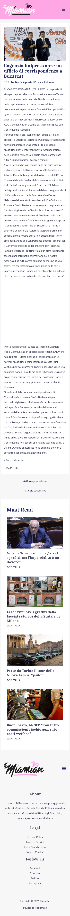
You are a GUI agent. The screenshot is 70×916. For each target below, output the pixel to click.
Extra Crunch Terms (35, 847)
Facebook (35, 868)
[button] (63, 768)
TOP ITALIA (11, 82)
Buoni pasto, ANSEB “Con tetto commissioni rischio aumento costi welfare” (33, 729)
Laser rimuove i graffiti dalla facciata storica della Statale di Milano (33, 616)
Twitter (35, 878)
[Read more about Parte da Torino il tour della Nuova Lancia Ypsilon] (35, 649)
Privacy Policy (35, 836)
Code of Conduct (35, 852)
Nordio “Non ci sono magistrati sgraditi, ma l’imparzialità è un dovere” (33, 557)
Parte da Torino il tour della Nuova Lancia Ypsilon (30, 672)
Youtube (35, 873)
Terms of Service (35, 841)
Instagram (35, 883)
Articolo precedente (35, 481)
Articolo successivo (35, 490)
